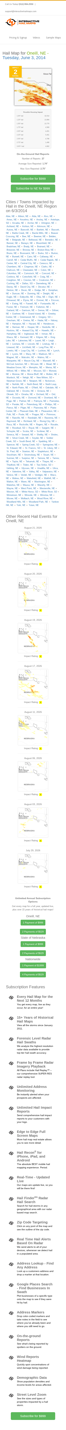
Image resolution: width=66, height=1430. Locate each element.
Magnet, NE (12, 357)
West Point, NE (28, 488)
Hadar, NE (43, 320)
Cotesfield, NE (29, 276)
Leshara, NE (18, 344)
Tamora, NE (43, 458)
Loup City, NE (28, 350)
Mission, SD (40, 371)
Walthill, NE (50, 478)
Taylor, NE (17, 461)
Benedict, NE (51, 240)
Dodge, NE (40, 290)
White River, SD (49, 491)
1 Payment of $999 (33, 922)
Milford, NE (12, 371)
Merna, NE (51, 367)
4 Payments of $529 (33, 974)
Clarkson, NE (13, 270)
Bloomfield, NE (43, 243)
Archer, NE (32, 223)
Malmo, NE (43, 357)
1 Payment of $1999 (33, 965)
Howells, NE (48, 330)
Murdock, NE (13, 377)
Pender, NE (17, 404)
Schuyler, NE (13, 431)
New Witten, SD (44, 377)
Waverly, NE (43, 485)
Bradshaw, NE (13, 246)
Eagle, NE (12, 297)
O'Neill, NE (37, 387)
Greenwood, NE (27, 317)
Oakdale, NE (52, 387)
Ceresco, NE (46, 263)
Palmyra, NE (40, 401)
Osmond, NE (34, 397)
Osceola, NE (18, 397)
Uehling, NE (12, 468)
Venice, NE (12, 475)
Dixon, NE (26, 290)
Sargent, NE (48, 428)
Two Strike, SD (44, 465)
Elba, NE (41, 297)
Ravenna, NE (51, 418)
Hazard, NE (34, 323)
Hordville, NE (48, 327)
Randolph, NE (34, 418)
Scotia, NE (28, 431)
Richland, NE (30, 421)
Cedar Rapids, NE (49, 260)
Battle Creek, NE (20, 233)
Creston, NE (30, 280)
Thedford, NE (13, 465)
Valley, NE (34, 471)
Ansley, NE (41, 219)
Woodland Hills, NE (16, 502)
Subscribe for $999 (33, 178)
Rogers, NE (41, 424)
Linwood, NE (13, 347)
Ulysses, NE (27, 468)
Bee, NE (26, 236)
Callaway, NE (46, 256)
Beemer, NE (40, 236)
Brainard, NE (43, 246)
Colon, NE (46, 270)
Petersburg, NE (34, 404)
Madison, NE (45, 354)
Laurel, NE (40, 340)
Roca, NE (11, 424)
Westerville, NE (47, 488)
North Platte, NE (20, 387)
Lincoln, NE (33, 344)
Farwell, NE (31, 303)
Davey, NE (12, 287)
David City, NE (27, 287)
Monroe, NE (18, 374)
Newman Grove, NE (16, 381)
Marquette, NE (14, 360)
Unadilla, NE (43, 468)
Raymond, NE (13, 421)
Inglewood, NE (31, 334)
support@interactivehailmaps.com (20, 11)
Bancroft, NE (27, 229)
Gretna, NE (28, 320)
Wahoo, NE (17, 478)
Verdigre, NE (41, 475)
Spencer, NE (13, 444)
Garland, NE (13, 310)
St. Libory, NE (50, 448)
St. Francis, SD (32, 448)
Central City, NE (28, 263)
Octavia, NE (43, 391)
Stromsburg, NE (32, 454)
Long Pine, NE (46, 347)
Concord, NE (48, 273)
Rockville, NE (26, 424)
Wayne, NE (12, 488)
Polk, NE (11, 414)
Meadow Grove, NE (16, 367)
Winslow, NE (46, 495)
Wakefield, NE (34, 478)
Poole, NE (24, 414)
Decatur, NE (44, 287)
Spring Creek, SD (30, 444)
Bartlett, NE (42, 229)
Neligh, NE (28, 377)
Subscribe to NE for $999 (33, 188)
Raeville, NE (18, 418)
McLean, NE (37, 364)
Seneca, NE (12, 434)
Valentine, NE (19, 471)
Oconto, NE (28, 391)
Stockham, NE (14, 454)
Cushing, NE (13, 283)
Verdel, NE (26, 475)
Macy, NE (31, 354)
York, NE (21, 505)
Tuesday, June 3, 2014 (24, 57)
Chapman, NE (31, 266)
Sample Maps (53, 37)
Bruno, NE (12, 253)
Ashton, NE (28, 226)
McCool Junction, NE (17, 364)
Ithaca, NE (12, 337)
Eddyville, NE (26, 297)
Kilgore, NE (41, 337)
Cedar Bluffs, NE (28, 260)
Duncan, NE (18, 293)
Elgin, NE (53, 297)
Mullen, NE (51, 374)
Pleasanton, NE (49, 411)
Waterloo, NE (13, 485)
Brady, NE (29, 246)
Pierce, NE (12, 407)
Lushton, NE (44, 350)
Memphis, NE (35, 367)
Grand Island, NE (36, 313)
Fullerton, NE (42, 307)
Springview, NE (50, 444)
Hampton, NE (18, 323)
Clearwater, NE (30, 270)
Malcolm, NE (27, 357)
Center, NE (12, 263)
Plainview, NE (40, 407)
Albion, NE (23, 216)
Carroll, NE (12, 260)
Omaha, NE (27, 394)
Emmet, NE (42, 300)
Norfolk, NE (18, 384)
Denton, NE (12, 290)
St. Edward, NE (14, 448)
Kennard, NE (26, 337)
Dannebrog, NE (43, 283)
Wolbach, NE (27, 498)
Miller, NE (25, 371)
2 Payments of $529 (33, 931)
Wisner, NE (12, 498)
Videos (36, 37)
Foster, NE (12, 307)
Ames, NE (12, 219)
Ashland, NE (13, 226)
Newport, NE (35, 381)
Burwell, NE (18, 256)
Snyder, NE (37, 438)
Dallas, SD (27, 283)
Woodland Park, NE (38, 502)
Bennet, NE (12, 243)
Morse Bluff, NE (35, 374)
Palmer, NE (24, 401)
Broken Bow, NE (46, 250)
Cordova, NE (13, 276)
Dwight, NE (48, 293)
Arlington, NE (47, 223)
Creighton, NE (13, 280)
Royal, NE (34, 428)
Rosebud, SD (18, 428)
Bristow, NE (28, 250)
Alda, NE (36, 216)
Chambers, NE (14, 266)
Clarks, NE (46, 266)
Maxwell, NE (49, 360)
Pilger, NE (25, 407)
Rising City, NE (47, 421)
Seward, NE (27, 434)
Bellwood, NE (35, 240)
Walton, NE (12, 481)
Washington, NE (42, 481)
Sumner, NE (12, 458)
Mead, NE (51, 364)
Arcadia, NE (18, 223)
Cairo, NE (32, 256)
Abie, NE (10, 216)
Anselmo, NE (26, 219)
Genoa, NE (43, 310)
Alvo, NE (48, 216)
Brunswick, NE (27, 253)
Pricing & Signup (18, 37)
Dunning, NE (33, 293)
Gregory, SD (45, 317)
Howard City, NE (30, 330)
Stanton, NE (28, 451)
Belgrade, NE (18, 240)
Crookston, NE (46, 280)
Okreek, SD (12, 394)
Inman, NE (47, 334)
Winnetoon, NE (14, 495)
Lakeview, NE (25, 340)
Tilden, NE (28, 465)
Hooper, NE (33, 327)
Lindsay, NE (48, 344)
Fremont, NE (26, 307)
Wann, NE (26, 481)
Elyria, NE (28, 300)
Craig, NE (44, 276)
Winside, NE (31, 495)
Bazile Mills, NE (40, 233)
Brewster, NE (13, 250)
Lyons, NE (17, 354)
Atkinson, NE (43, 226)
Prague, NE (37, 414)
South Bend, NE (27, 441)
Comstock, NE (31, 273)
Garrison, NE (28, 310)
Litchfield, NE (28, 347)
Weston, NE (12, 491)
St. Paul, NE (13, 451)
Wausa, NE (28, 485)
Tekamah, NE (32, 461)
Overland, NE (50, 397)
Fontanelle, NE (47, 303)
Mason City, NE (31, 360)
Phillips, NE (51, 404)
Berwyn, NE (27, 243)
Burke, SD (43, 253)
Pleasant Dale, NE (29, 411)
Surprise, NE (28, 458)
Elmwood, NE (13, 300)
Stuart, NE (48, 454)
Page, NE (11, 401)
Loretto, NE (12, 350)
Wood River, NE (45, 498)
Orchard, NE (42, 394)
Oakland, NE (13, 391)
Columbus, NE (14, 273)
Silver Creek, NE (20, 438)
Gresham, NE (13, 320)
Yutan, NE (34, 505)
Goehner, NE (18, 313)
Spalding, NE (45, 441)
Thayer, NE (47, 461)
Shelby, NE (42, 434)
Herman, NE (18, 327)
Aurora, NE (12, 229)
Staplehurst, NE (45, 451)
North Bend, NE (34, 384)
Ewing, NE (17, 303)
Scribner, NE (43, 431)
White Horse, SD (30, 491)
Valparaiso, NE (49, 471)
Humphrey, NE (14, 334)
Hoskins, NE (13, 330)
